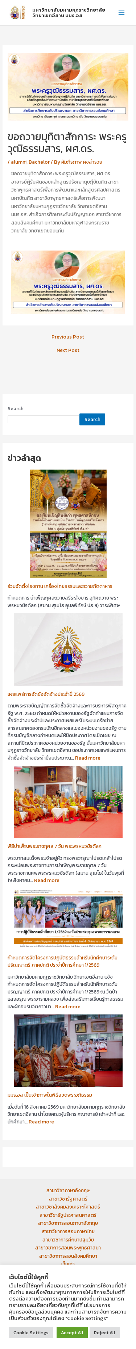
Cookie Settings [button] (31, 1332)
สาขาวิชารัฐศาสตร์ (68, 1198)
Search (16, 408)
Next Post (68, 350)
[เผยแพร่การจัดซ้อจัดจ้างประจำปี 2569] (68, 649)
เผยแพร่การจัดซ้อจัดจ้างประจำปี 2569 (46, 694)
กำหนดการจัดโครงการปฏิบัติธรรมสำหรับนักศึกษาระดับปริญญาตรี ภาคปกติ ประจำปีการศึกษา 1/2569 (63, 961)
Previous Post (67, 337)
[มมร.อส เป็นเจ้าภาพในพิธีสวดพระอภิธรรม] (68, 1050)
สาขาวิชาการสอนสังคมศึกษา (68, 1256)
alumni (18, 161)
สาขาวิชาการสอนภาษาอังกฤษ (68, 1223)
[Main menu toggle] (121, 12)
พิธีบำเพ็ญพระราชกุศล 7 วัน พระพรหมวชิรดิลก (55, 846)
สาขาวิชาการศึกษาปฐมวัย (68, 1239)
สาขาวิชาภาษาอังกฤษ (68, 1190)
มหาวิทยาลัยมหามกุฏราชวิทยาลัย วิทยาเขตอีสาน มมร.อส (68, 13)
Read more (87, 757)
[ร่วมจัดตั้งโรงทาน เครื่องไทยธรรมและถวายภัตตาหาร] (68, 523)
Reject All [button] (104, 1332)
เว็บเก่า (68, 1264)
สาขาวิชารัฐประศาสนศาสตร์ (68, 1215)
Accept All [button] (72, 1332)
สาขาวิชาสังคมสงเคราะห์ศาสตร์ (68, 1206)
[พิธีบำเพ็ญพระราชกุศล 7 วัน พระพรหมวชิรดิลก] (68, 801)
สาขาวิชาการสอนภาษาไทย (68, 1231)
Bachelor (39, 161)
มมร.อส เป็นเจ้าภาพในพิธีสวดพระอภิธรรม (50, 1094)
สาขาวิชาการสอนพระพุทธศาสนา (68, 1247)
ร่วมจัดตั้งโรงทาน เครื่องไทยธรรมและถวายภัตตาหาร (60, 586)
